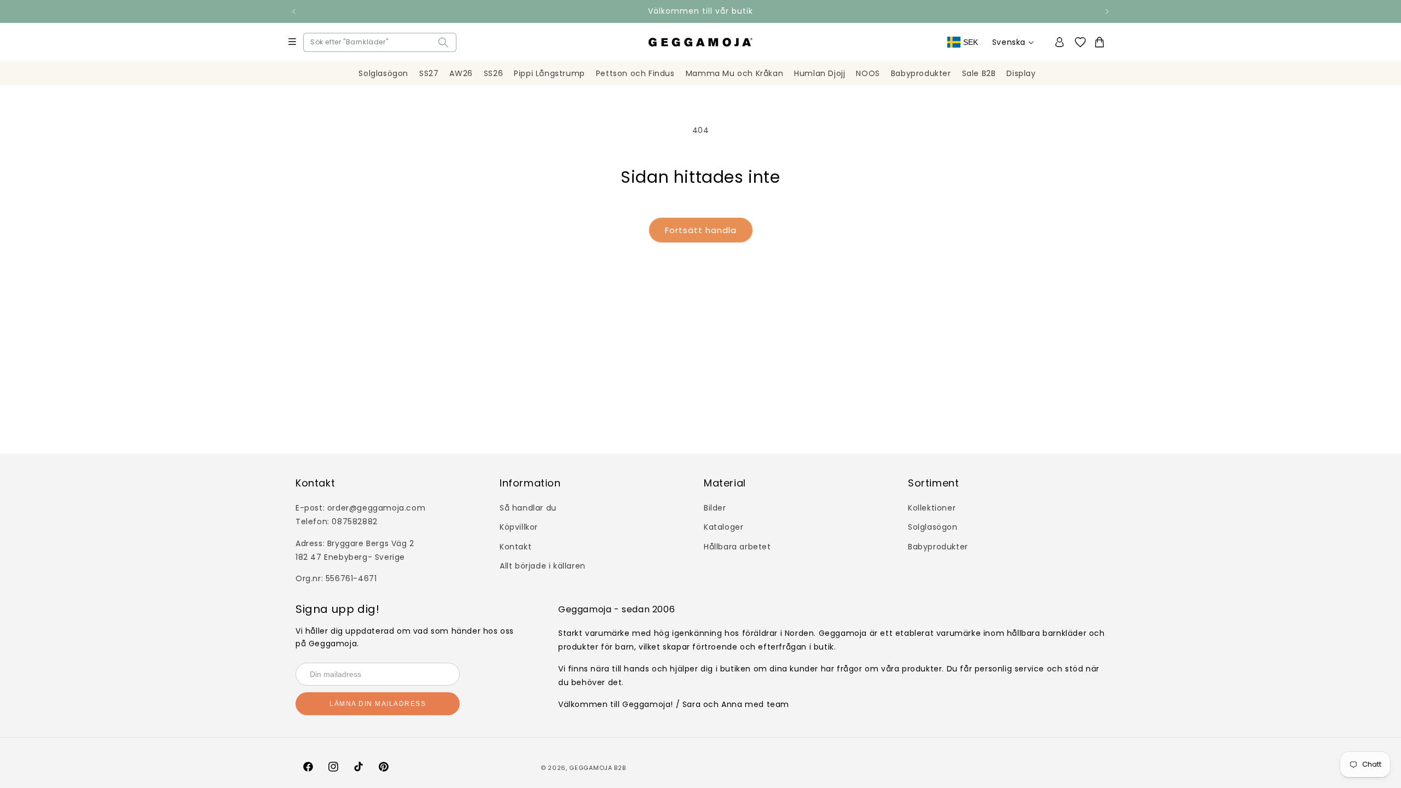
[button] (313, 42)
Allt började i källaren (543, 565)
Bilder (715, 507)
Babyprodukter (938, 546)
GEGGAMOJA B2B (597, 767)
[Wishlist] (1083, 42)
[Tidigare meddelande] (294, 11)
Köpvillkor (519, 527)
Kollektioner (932, 507)
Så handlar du (528, 507)
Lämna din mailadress (377, 704)
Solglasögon (933, 527)
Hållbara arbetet (737, 546)
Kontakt (515, 546)
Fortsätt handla (701, 230)
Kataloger (723, 527)
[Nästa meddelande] (1107, 11)
